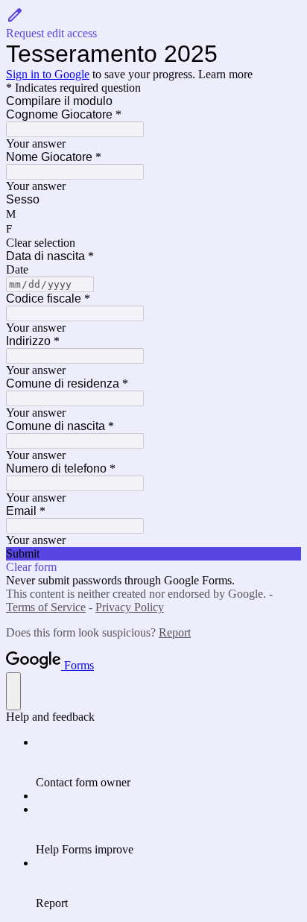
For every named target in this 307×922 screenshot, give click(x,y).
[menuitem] (168, 762)
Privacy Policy (129, 607)
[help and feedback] (13, 691)
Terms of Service (46, 607)
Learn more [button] (225, 74)
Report (175, 632)
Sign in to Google (47, 74)
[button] (153, 23)
